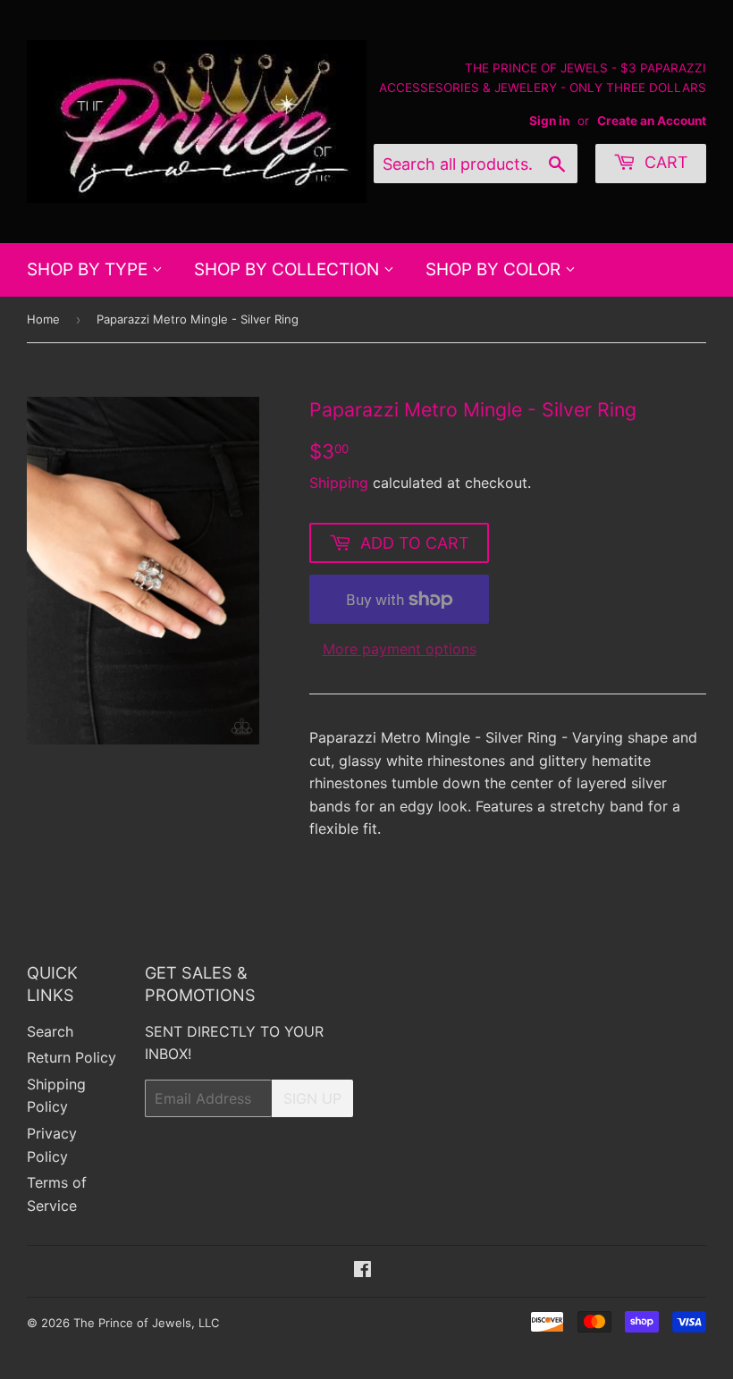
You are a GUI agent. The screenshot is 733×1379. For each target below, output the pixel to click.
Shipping (338, 483)
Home (43, 319)
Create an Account (651, 121)
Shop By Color (495, 269)
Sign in (549, 121)
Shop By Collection (288, 269)
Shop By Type (89, 269)
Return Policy (71, 1057)
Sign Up (312, 1098)
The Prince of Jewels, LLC (146, 1323)
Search (50, 1031)
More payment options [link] (399, 649)
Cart (664, 162)
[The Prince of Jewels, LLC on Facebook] (362, 1271)
